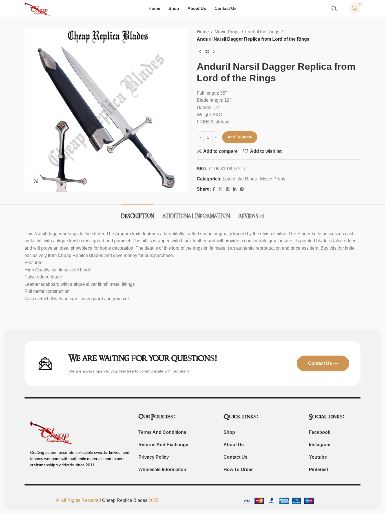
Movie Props (227, 31)
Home (203, 31)
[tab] (137, 213)
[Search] (334, 8)
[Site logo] (38, 8)
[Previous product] (200, 51)
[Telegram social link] (241, 189)
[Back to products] (206, 51)
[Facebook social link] (214, 189)
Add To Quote (240, 137)
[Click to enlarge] (36, 181)
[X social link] (220, 189)
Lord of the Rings (262, 31)
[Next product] (213, 51)
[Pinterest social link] (227, 189)
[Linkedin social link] (234, 189)
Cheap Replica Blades (124, 500)
